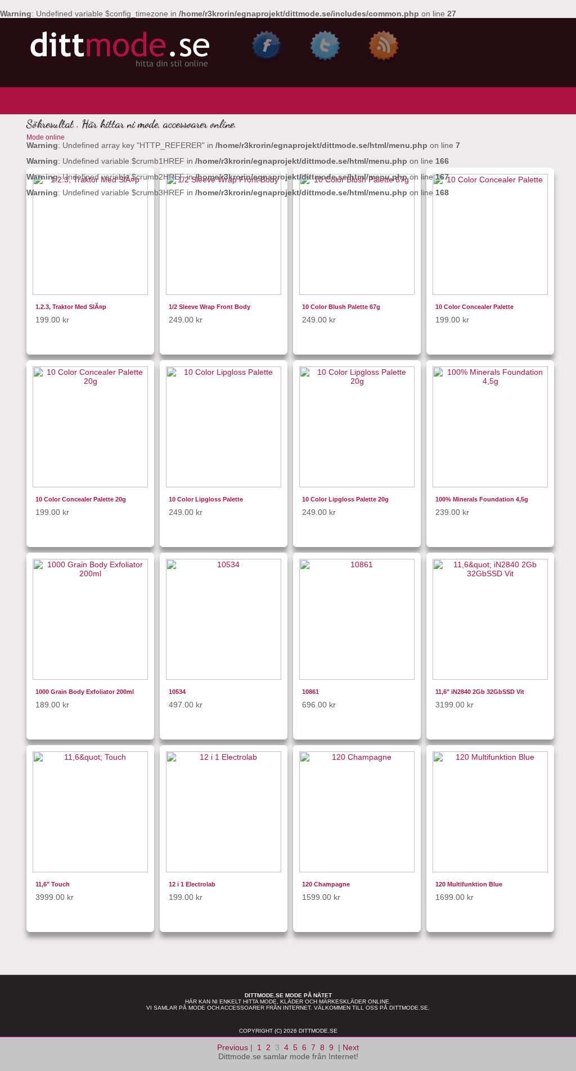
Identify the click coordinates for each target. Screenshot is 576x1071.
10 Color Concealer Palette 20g (80, 499)
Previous (232, 1047)
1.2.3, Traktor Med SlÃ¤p (70, 306)
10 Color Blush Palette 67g (341, 306)
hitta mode (260, 1001)
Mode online (45, 137)
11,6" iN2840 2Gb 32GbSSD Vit (479, 691)
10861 (310, 691)
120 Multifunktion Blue (468, 884)
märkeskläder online (354, 1001)
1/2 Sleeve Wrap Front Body (209, 306)
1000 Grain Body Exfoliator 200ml (84, 691)
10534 (177, 691)
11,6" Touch (52, 884)
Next (351, 1047)
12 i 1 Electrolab (192, 884)
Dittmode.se (408, 1008)
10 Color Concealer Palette (474, 306)
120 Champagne (326, 884)
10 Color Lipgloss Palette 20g (345, 499)
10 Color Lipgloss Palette (206, 499)
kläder (291, 1001)
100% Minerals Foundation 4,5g (481, 499)
